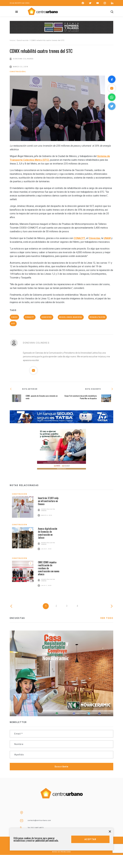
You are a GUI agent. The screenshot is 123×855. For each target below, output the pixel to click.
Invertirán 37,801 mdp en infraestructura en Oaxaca (48, 501)
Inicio (12, 40)
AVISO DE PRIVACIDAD (61, 852)
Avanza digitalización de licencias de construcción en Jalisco (47, 533)
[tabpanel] (61, 543)
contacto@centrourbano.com (39, 820)
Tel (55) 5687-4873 (36, 828)
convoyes (47, 317)
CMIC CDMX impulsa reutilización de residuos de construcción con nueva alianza (48, 568)
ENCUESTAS (17, 618)
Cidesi (14, 317)
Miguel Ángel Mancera (70, 317)
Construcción (23, 40)
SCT (13, 323)
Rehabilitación (97, 317)
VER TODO (106, 618)
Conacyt (29, 317)
